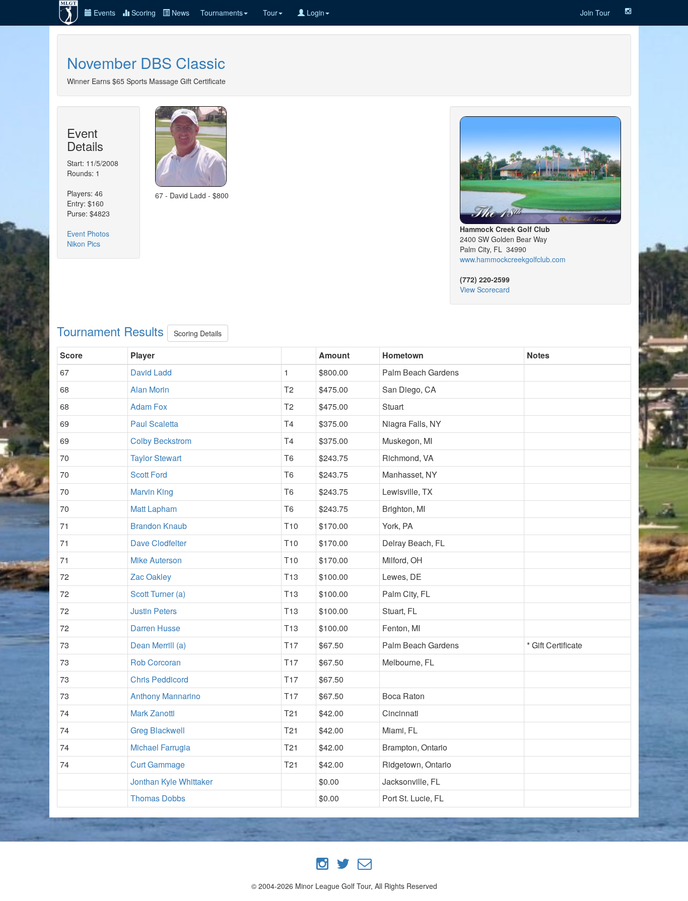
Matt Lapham (153, 508)
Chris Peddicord (159, 679)
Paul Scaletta (154, 423)
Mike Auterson (156, 560)
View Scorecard (485, 289)
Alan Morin (149, 389)
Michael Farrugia (160, 747)
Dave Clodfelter (158, 543)
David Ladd (151, 372)
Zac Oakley (150, 576)
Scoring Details (198, 333)
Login (314, 13)
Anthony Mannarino (165, 696)
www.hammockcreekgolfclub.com (513, 259)
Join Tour (595, 13)
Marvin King (151, 491)
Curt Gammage (157, 764)
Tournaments (221, 13)
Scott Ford (148, 474)
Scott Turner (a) (157, 593)
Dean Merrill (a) (158, 645)
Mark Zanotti (152, 713)
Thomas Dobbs (157, 798)
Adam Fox (148, 406)
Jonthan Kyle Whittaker (171, 781)
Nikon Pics (83, 244)
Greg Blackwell (157, 730)
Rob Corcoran (155, 662)
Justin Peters (153, 611)
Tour (270, 13)
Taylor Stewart (155, 458)
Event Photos (88, 234)
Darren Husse (155, 628)
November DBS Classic (146, 62)
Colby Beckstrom (160, 440)
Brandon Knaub (158, 526)
